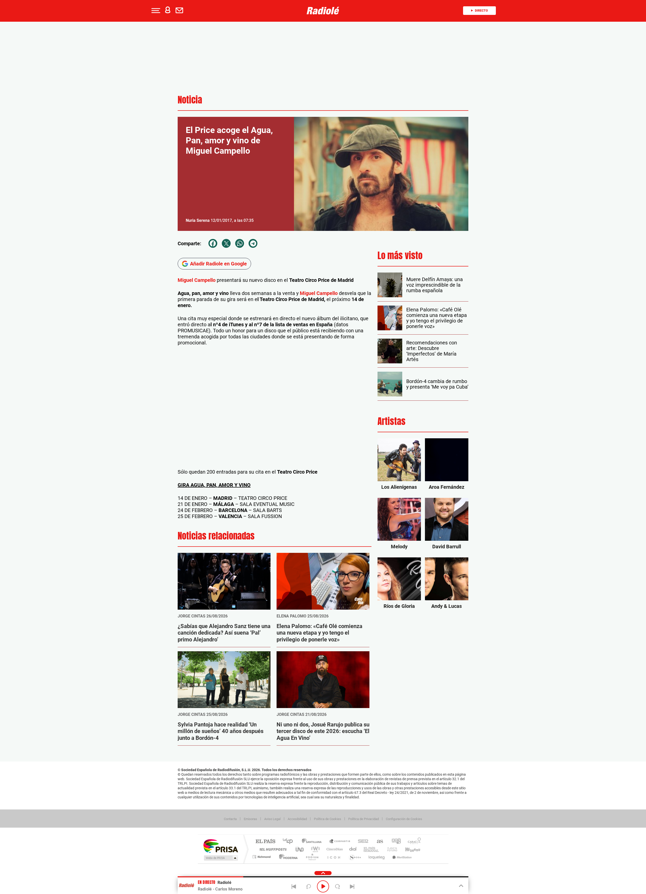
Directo (481, 10)
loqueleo (377, 857)
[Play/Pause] (323, 886)
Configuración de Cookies (404, 819)
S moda (354, 857)
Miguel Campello (197, 280)
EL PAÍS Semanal (371, 849)
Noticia (190, 99)
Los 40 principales (289, 841)
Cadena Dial (353, 849)
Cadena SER (361, 841)
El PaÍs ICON (334, 857)
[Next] (352, 886)
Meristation (401, 857)
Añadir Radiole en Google (218, 264)
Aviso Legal (272, 819)
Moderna (287, 857)
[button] (155, 10)
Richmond (262, 857)
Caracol (413, 841)
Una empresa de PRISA (220, 845)
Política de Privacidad (363, 819)
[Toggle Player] (460, 886)
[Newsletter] (180, 10)
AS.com (378, 841)
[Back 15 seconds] (308, 886)
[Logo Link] (323, 11)
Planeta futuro (390, 849)
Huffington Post (272, 849)
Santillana (313, 841)
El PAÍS (265, 841)
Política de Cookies (327, 819)
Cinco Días (333, 849)
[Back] (294, 886)
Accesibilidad (297, 819)
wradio (314, 849)
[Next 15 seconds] (338, 886)
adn (394, 841)
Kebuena (408, 849)
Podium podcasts (312, 857)
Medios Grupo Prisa (220, 858)
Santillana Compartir (340, 841)
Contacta (230, 819)
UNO (300, 849)
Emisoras (250, 819)
